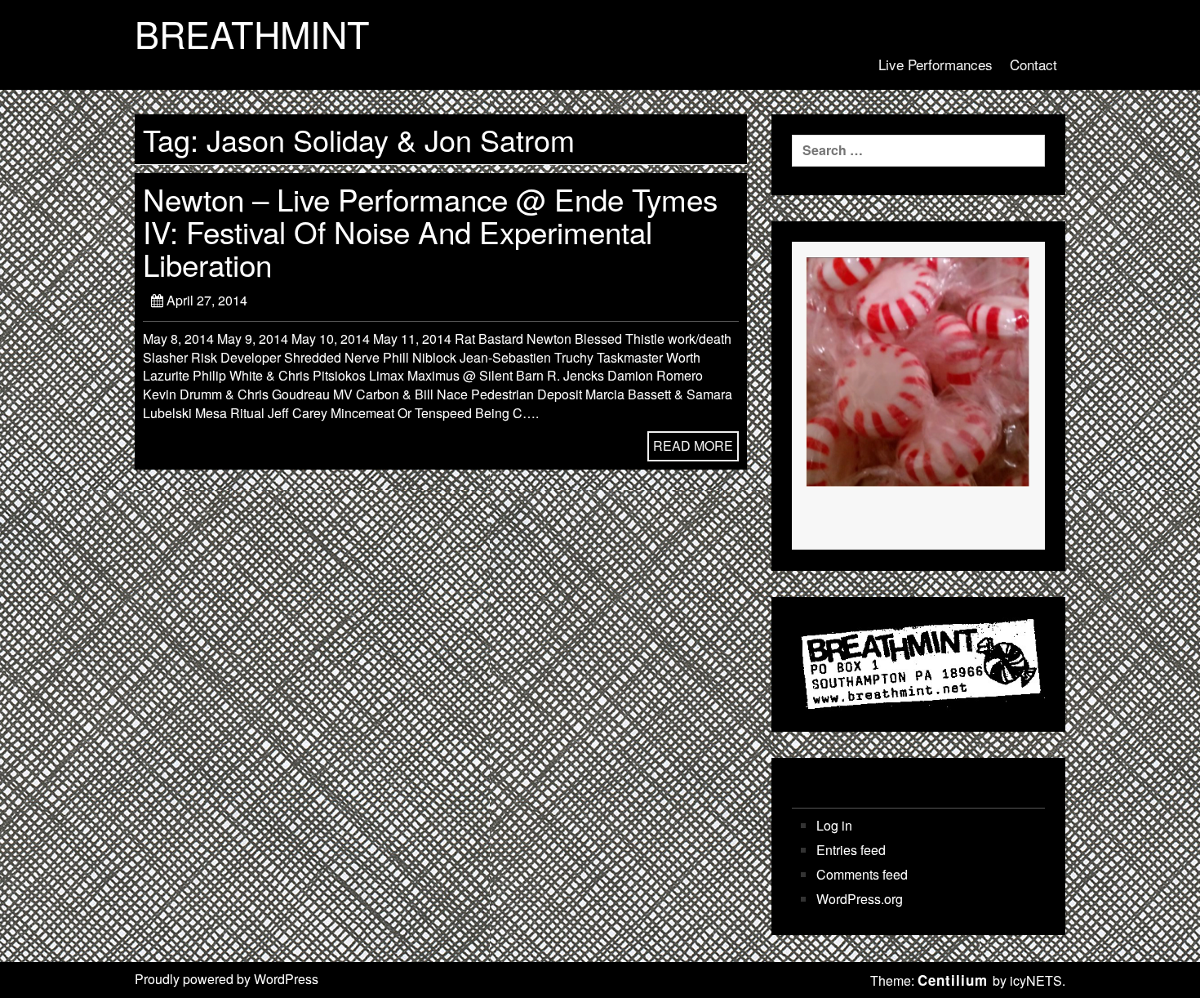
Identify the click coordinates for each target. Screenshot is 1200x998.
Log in (834, 826)
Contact (1033, 64)
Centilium (953, 980)
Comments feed (862, 875)
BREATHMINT (252, 33)
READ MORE (693, 445)
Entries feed (851, 850)
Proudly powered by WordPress (226, 978)
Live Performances (935, 64)
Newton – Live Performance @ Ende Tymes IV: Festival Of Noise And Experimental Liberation (430, 231)
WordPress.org (859, 899)
